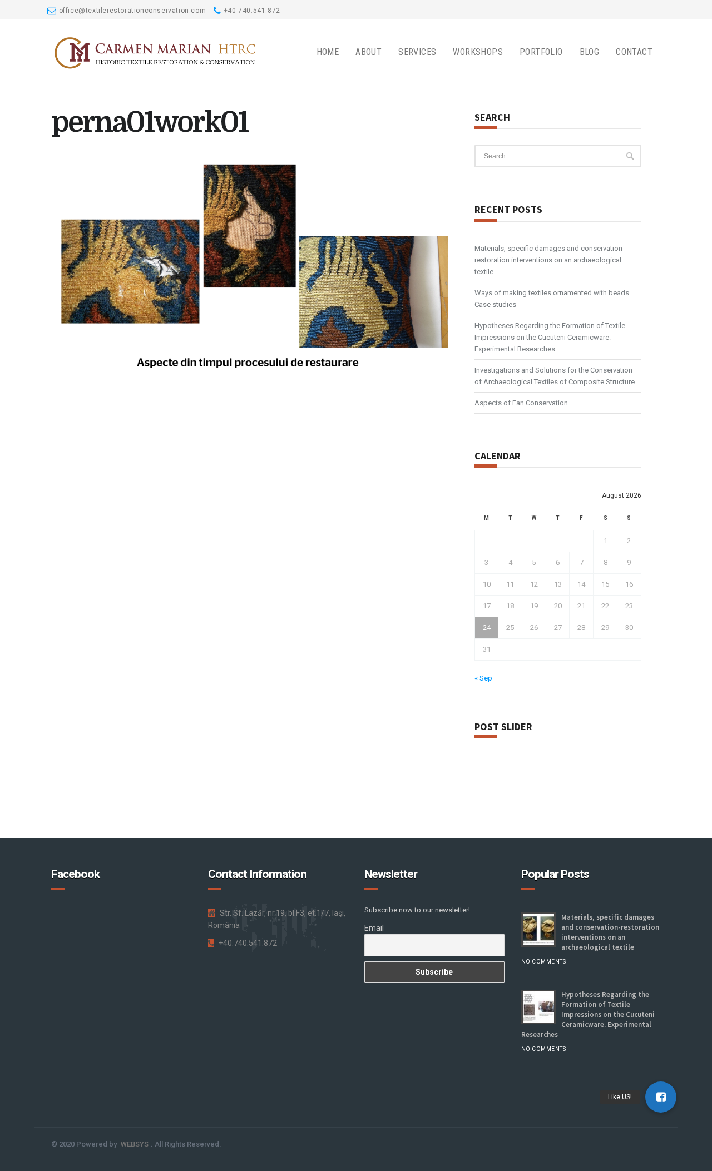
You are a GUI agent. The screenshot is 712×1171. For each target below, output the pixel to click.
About (368, 52)
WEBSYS (135, 1144)
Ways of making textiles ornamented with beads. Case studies (552, 299)
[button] (660, 1097)
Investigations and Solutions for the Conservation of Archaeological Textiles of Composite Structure (554, 376)
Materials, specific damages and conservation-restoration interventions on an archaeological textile (549, 260)
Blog (590, 52)
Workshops (478, 52)
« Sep (483, 678)
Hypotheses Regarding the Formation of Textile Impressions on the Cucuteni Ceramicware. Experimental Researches (549, 337)
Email (374, 928)
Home (328, 52)
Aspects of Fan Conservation (521, 403)
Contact (634, 52)
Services (417, 52)
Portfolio (541, 52)
